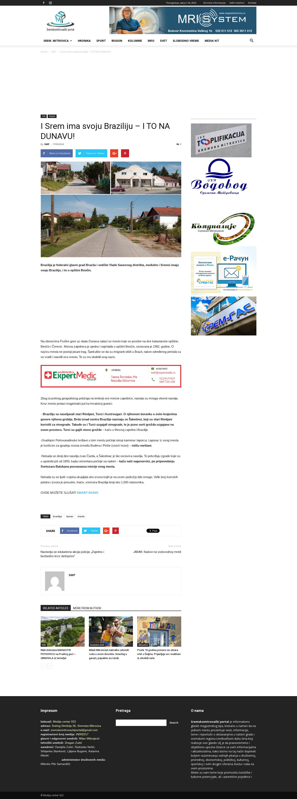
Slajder (52, 116)
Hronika (84, 41)
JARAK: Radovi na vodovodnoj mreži (157, 552)
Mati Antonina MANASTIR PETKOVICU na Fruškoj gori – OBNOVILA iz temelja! (58, 654)
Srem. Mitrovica (56, 41)
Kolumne (135, 41)
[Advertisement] (148, 84)
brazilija (57, 516)
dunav (69, 516)
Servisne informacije (214, 2)
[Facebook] (44, 3)
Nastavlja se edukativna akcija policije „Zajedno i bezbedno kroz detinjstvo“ (72, 554)
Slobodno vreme (186, 41)
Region (117, 41)
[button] (251, 41)
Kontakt (252, 2)
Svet (163, 41)
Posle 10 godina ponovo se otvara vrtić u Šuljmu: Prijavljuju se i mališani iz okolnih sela (158, 654)
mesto (81, 516)
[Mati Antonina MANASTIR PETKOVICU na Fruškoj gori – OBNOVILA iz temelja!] (63, 631)
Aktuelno (143, 644)
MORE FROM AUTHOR (87, 608)
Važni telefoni (237, 2)
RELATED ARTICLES (55, 608)
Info (151, 41)
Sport (101, 41)
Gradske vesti (97, 644)
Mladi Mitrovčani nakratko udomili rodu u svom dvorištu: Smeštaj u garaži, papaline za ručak (109, 654)
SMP (46, 144)
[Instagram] (50, 3)
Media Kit (212, 41)
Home (44, 51)
